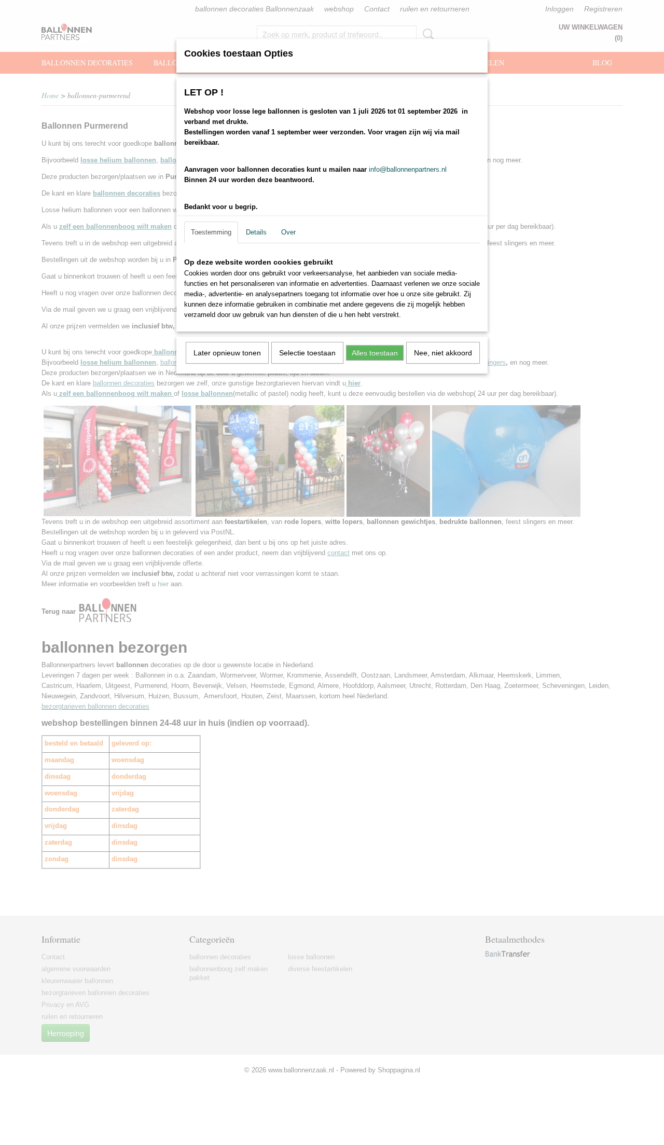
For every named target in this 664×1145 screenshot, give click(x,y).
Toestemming (211, 232)
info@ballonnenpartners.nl (408, 169)
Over (288, 232)
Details (256, 232)
